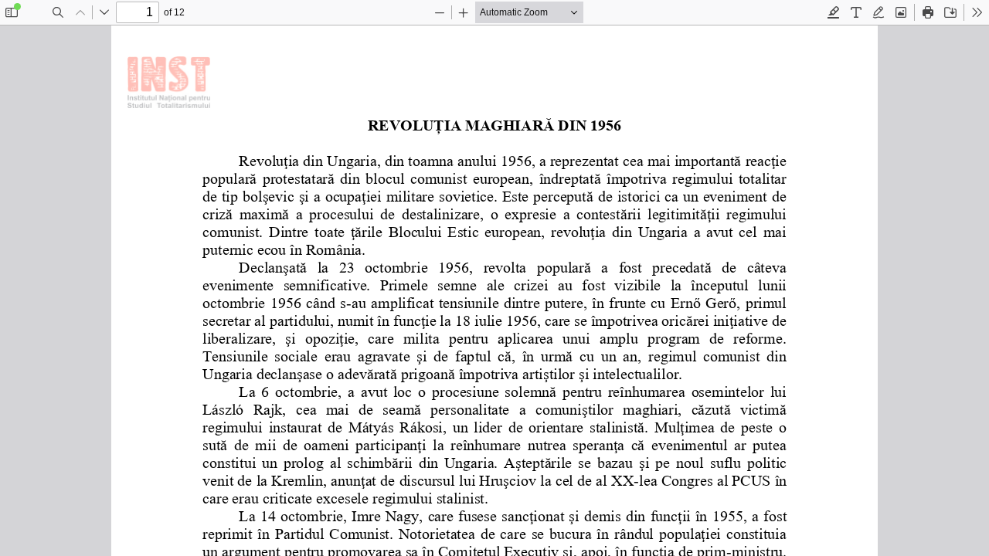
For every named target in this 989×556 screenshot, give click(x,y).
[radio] (834, 12)
